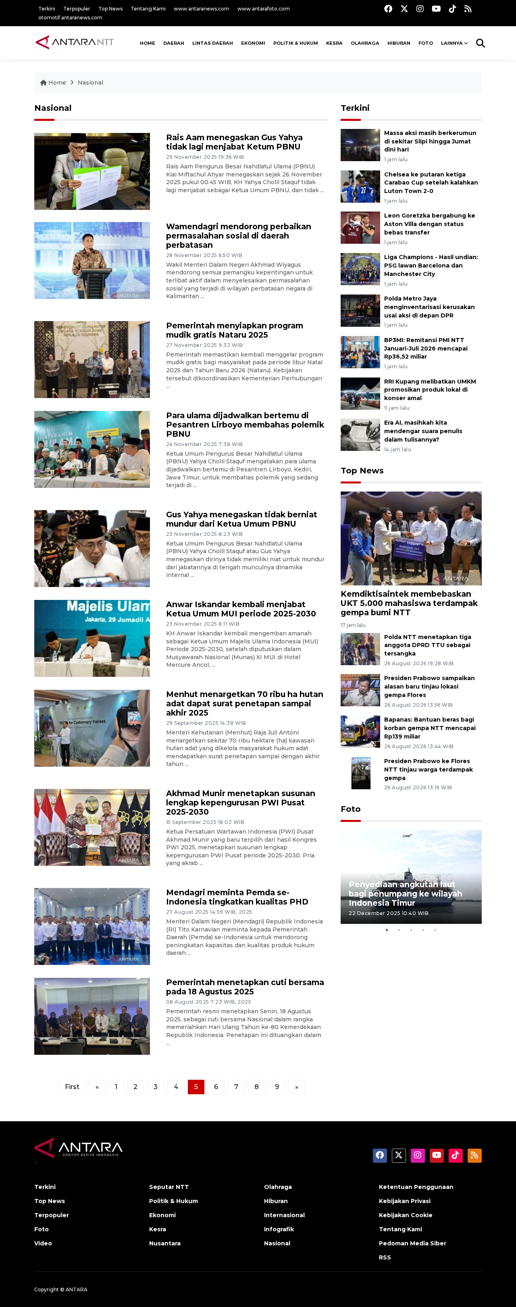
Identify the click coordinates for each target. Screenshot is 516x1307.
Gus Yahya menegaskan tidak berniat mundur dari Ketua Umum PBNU (241, 519)
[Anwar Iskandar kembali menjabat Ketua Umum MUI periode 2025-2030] (92, 638)
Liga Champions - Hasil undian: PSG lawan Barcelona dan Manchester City (431, 265)
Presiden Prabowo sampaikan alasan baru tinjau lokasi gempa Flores (429, 686)
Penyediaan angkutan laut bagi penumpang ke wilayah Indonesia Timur (405, 894)
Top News (110, 9)
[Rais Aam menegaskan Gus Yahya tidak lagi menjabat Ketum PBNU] (92, 171)
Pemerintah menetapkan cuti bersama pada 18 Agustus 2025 (245, 986)
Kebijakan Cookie (406, 1215)
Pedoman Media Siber (412, 1243)
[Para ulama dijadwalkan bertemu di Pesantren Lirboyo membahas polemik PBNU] (92, 448)
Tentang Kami (148, 9)
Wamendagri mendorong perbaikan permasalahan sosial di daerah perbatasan (238, 236)
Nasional (90, 82)
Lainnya (452, 43)
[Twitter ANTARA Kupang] (404, 8)
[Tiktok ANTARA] (452, 8)
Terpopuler (76, 9)
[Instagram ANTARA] (420, 8)
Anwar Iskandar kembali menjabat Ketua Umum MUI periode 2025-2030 (241, 609)
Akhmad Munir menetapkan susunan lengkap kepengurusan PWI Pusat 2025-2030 (240, 802)
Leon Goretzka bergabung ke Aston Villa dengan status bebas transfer (429, 224)
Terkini (46, 9)
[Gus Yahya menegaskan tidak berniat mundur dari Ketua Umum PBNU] (92, 548)
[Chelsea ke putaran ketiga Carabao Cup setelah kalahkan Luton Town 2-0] (360, 186)
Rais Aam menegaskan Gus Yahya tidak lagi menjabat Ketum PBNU (234, 142)
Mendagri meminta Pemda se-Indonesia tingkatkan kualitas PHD (237, 897)
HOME (147, 43)
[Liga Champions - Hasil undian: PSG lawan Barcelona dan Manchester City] (360, 268)
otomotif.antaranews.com (70, 18)
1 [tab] (387, 930)
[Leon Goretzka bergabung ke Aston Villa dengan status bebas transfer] (360, 227)
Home (57, 82)
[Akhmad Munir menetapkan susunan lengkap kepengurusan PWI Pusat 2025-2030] (92, 827)
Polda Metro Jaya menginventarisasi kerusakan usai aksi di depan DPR (429, 307)
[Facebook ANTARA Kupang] (388, 8)
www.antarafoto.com (263, 9)
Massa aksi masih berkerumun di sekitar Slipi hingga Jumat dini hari (430, 141)
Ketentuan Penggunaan (416, 1187)
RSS (385, 1257)
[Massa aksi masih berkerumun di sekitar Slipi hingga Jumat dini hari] (360, 144)
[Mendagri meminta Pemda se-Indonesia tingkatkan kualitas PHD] (92, 926)
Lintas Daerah (212, 43)
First (72, 1087)
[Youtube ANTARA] (436, 8)
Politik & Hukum (295, 43)
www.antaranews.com (201, 9)
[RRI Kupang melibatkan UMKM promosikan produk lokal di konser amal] (360, 393)
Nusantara (165, 1243)
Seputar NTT (169, 1187)
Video (43, 1243)
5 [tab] (435, 930)
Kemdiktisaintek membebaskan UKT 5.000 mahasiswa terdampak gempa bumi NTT (409, 603)
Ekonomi (253, 43)
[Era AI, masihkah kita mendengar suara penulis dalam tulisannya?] (360, 434)
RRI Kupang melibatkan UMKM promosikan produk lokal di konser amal (430, 390)
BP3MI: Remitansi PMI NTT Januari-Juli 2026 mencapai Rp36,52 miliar (426, 348)
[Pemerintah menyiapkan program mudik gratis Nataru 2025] (92, 359)
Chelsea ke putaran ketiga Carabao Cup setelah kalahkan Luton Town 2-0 (431, 183)
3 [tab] (411, 930)
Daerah (173, 43)
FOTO (425, 43)
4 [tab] (423, 930)
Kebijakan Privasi (405, 1201)
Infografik (279, 1229)
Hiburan (398, 43)
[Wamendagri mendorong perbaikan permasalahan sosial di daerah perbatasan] (92, 259)
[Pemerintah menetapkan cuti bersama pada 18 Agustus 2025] (92, 1016)
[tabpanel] (411, 877)
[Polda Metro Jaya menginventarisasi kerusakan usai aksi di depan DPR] (360, 310)
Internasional (284, 1215)
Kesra (334, 43)
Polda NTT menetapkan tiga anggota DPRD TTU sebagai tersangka (427, 645)
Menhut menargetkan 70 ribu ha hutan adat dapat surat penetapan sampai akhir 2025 (244, 703)
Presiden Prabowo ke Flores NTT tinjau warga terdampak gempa (428, 769)
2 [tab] (399, 930)
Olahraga (365, 43)
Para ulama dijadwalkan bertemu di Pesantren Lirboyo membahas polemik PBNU (245, 425)
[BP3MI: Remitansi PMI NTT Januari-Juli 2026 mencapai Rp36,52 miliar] (360, 351)
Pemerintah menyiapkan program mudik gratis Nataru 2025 (234, 330)
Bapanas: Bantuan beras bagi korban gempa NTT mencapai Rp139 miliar (430, 728)
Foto (351, 809)
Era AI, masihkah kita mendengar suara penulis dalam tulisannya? (423, 431)
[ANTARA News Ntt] (74, 43)
